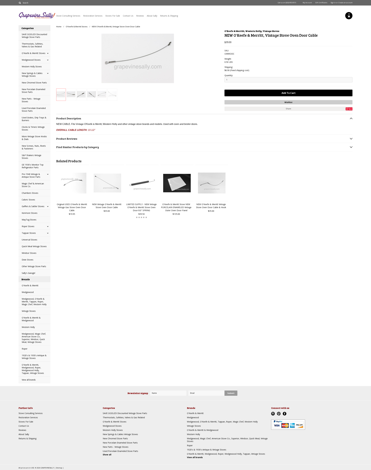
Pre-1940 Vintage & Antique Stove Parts (31, 175)
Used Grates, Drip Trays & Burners (34, 119)
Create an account (345, 3)
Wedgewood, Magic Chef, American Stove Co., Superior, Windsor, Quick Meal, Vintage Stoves (34, 337)
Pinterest (279, 414)
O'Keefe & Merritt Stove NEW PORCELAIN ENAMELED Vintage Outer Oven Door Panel (176, 207)
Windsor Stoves (29, 253)
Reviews (140, 15)
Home (58, 26)
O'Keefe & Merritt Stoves (33, 53)
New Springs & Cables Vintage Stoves (32, 74)
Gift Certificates (321, 3)
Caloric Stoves (28, 199)
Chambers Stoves (30, 193)
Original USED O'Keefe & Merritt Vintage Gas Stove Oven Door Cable (72, 207)
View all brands (29, 379)
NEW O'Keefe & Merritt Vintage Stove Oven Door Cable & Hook (211, 206)
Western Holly (28, 327)
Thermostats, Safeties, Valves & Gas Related (32, 45)
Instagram (273, 414)
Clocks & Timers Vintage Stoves (33, 128)
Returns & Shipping (169, 15)
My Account (307, 3)
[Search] (20, 2)
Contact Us (128, 15)
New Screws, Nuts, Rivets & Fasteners (34, 147)
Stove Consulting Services (68, 15)
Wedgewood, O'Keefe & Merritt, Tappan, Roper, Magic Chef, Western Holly (34, 301)
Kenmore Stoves (29, 213)
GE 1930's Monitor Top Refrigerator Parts (32, 166)
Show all (107, 454)
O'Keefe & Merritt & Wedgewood (31, 319)
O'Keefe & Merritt (30, 285)
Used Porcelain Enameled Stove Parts (34, 109)
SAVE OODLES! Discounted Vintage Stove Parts (34, 35)
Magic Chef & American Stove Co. (33, 185)
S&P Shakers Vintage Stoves (31, 156)
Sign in (333, 3)
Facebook (285, 414)
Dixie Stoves (27, 259)
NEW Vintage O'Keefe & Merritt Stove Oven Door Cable (106, 206)
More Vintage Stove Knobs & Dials (34, 138)
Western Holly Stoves (32, 66)
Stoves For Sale (112, 15)
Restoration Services (92, 15)
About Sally (152, 15)
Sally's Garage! (28, 273)
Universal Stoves (29, 239)
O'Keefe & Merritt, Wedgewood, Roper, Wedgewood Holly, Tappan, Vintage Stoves (33, 368)
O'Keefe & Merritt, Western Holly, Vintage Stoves (251, 30)
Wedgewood (28, 292)
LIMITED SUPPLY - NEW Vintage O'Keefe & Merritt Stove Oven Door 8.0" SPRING (141, 207)
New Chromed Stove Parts (34, 82)
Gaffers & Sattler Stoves (33, 206)
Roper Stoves (28, 226)
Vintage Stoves (29, 311)
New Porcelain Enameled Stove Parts (33, 90)
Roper (24, 348)
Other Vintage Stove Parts (34, 266)
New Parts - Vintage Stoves (31, 100)
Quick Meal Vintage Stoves (34, 246)
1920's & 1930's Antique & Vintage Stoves (34, 356)
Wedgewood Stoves (31, 59)
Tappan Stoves (29, 233)
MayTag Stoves (29, 219)
